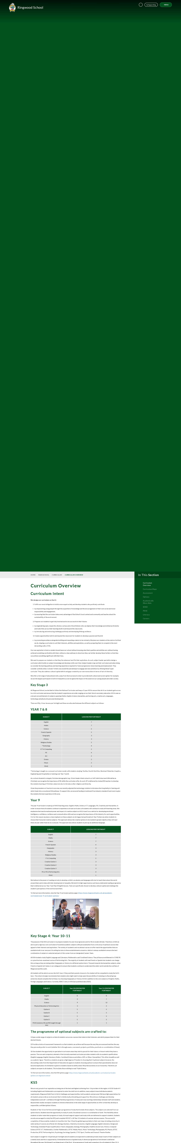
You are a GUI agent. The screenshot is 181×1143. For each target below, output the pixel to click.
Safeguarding (151, 5)
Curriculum (57, 575)
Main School (43, 575)
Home (33, 575)
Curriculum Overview (74, 575)
